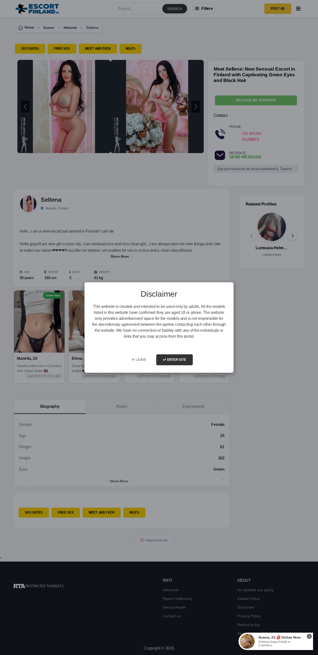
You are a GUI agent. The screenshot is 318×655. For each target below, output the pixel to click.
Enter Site (176, 360)
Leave (140, 360)
